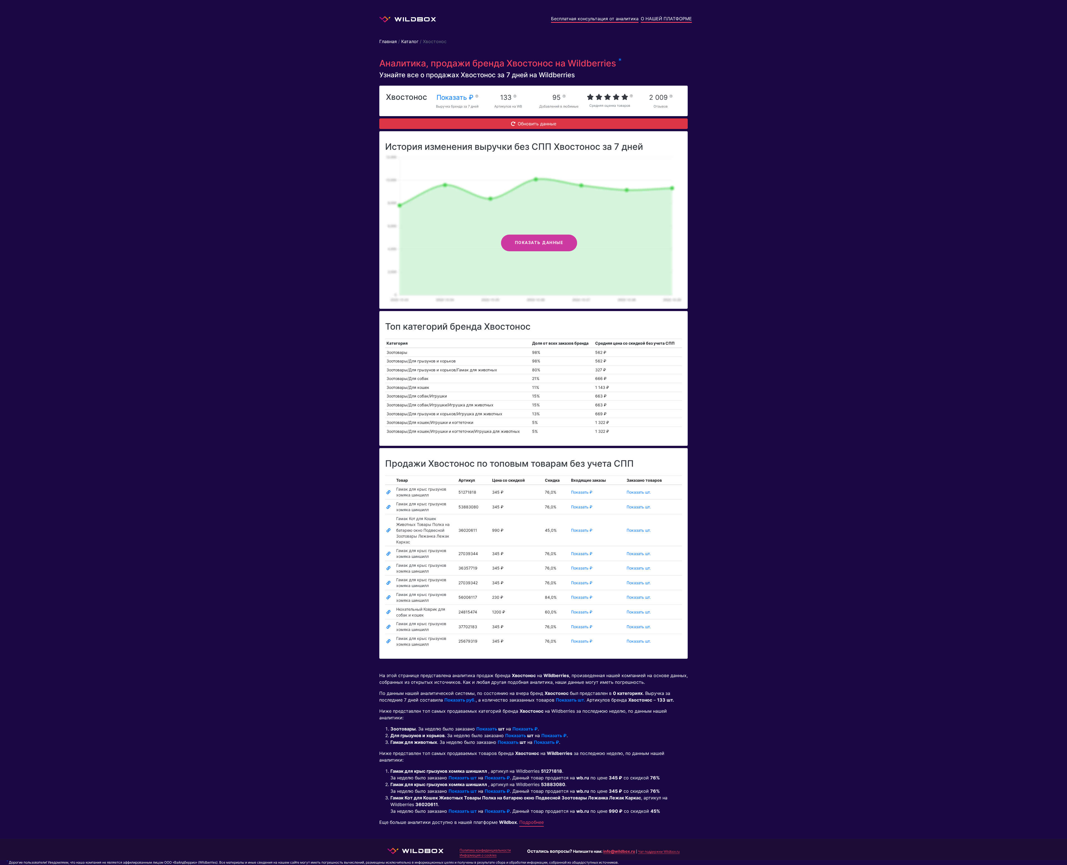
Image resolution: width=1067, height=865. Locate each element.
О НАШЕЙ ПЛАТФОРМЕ (666, 18)
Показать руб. (460, 700)
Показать (486, 729)
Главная (388, 41)
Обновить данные (537, 123)
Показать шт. (639, 492)
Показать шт (462, 778)
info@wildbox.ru (619, 851)
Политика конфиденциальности (485, 850)
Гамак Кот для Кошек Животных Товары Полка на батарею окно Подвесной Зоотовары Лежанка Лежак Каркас (423, 530)
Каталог (409, 41)
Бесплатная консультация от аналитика (595, 18)
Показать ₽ (456, 97)
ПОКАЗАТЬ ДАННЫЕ (539, 242)
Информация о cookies (478, 855)
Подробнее (531, 822)
